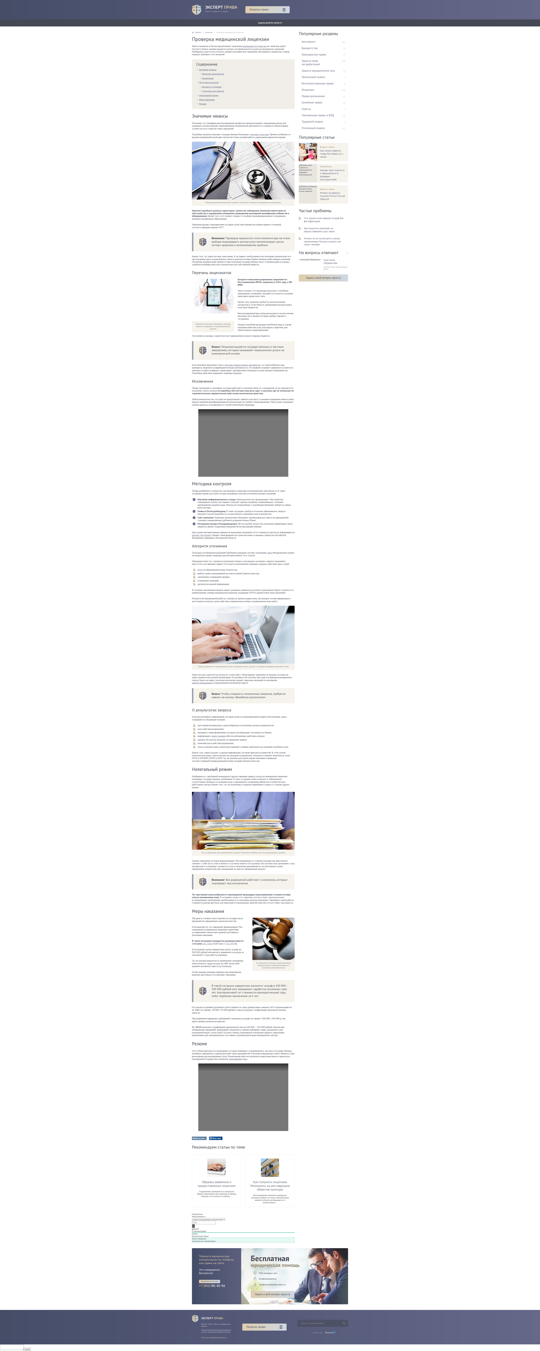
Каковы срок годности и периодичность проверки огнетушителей (332, 175)
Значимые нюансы (207, 69)
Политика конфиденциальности (214, 1338)
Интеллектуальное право (318, 83)
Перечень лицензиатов (213, 73)
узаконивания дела (238, 1059)
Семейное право (312, 102)
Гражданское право (314, 54)
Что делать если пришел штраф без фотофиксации (324, 219)
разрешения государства (254, 46)
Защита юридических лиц (318, 70)
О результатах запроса (213, 91)
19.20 (210, 943)
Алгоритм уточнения (211, 86)
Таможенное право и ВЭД (318, 115)
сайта (269, 552)
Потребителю (326, 166)
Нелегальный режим (208, 95)
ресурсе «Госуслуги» (201, 535)
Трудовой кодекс (312, 121)
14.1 (204, 943)
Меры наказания (207, 99)
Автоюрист (309, 41)
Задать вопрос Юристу (270, 23)
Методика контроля (209, 82)
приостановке (218, 736)
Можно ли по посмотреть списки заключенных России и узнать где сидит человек (322, 241)
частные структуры (259, 134)
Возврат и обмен (327, 147)
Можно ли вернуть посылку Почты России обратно (332, 196)
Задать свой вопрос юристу (323, 278)
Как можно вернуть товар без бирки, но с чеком (331, 153)
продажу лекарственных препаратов (242, 364)
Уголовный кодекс (313, 128)
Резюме (202, 103)
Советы (306, 109)
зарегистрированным (202, 682)
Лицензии (308, 90)
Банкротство (310, 48)
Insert (27, 1349)
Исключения (207, 78)
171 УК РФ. (231, 943)
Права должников (313, 96)
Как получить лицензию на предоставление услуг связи (319, 230)
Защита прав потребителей (311, 62)
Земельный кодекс (313, 77)
